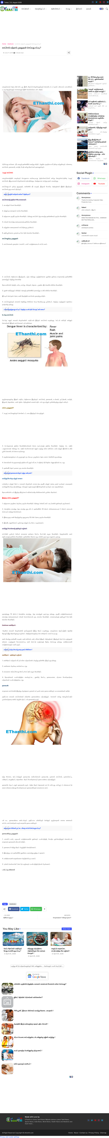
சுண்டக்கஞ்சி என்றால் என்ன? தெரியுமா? (17, 194)
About (76, 1133)
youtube (101, 184)
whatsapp (101, 178)
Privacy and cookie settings (9, 1137)
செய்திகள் (25, 9)
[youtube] (100, 2)
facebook (86, 178)
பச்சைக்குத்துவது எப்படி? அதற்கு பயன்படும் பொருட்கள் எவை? (24, 309)
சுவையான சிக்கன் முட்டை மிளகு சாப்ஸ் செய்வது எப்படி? (22, 828)
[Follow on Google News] (37, 979)
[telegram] (107, 2)
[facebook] (92, 2)
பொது (68, 9)
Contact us (83, 1133)
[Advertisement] (37, 70)
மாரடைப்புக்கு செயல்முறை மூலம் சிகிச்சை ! (18, 650)
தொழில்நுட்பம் (40, 9)
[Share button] (44, 909)
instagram (86, 184)
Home (4, 44)
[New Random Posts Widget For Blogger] (71, 1077)
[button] (101, 9)
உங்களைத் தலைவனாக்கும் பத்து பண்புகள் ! (18, 473)
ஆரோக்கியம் (55, 9)
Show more (66, 929)
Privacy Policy (94, 1133)
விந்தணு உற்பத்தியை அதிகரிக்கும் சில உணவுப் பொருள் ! (36, 951)
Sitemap (103, 1133)
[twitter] (96, 2)
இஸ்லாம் (79, 9)
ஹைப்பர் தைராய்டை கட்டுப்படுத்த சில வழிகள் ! (60, 950)
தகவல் (88, 9)
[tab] (26, 9)
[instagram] (104, 2)
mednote (11, 44)
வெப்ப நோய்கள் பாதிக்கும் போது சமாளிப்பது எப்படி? (13, 950)
